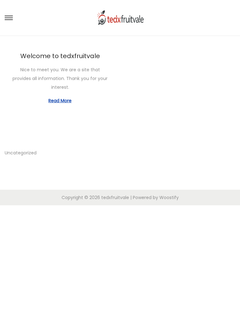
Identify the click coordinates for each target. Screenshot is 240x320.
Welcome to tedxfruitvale (60, 56)
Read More (60, 101)
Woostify (169, 197)
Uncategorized (21, 153)
